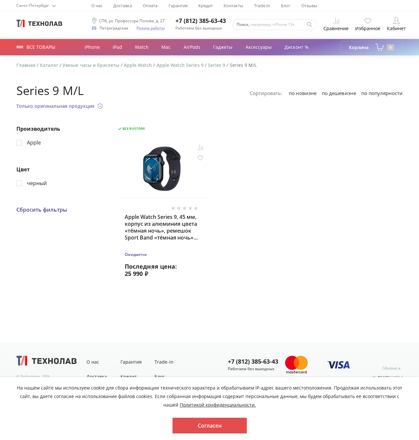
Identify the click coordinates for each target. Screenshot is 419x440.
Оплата (150, 6)
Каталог (50, 65)
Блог (285, 6)
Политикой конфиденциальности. (218, 405)
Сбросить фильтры (41, 209)
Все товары (41, 47)
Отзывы (309, 6)
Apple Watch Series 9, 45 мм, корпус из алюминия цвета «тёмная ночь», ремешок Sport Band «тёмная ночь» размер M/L (161, 227)
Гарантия (178, 6)
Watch (142, 47)
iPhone (92, 47)
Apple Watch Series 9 (180, 65)
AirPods (192, 47)
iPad (117, 47)
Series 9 (217, 65)
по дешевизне (339, 93)
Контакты (233, 6)
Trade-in (262, 6)
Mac (166, 47)
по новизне (303, 93)
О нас (96, 6)
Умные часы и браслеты (91, 65)
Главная (26, 65)
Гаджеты (223, 47)
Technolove (30, 376)
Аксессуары (259, 47)
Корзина (370, 47)
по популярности (382, 93)
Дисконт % (296, 47)
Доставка (122, 6)
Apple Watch (139, 65)
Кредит (205, 6)
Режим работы (151, 28)
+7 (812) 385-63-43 (200, 21)
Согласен (210, 425)
